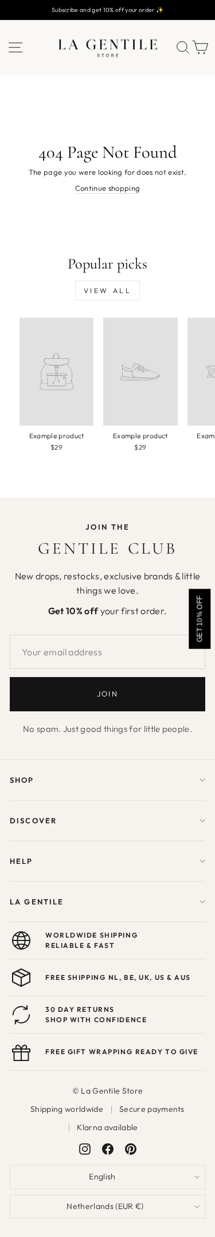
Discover (33, 820)
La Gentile (37, 901)
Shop (22, 779)
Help (21, 861)
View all (108, 290)
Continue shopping (107, 188)
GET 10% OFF (200, 618)
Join (107, 693)
